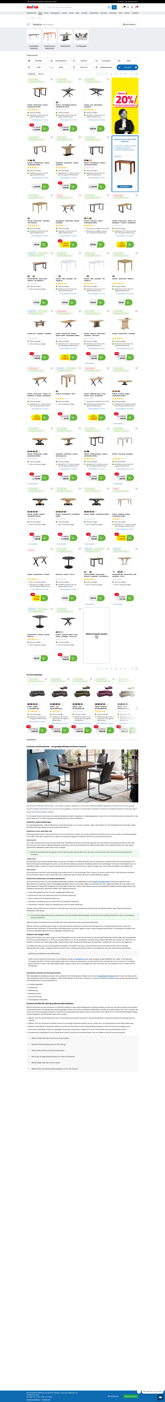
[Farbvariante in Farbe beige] (59, 102)
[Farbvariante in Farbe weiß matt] (59, 391)
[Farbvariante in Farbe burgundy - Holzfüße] (31, 704)
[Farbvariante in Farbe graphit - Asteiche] (28, 511)
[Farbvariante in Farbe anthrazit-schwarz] (57, 632)
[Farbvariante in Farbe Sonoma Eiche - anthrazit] (34, 276)
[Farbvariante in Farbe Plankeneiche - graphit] (119, 391)
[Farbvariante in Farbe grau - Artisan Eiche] (119, 572)
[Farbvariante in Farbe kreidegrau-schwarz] (62, 632)
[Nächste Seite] (136, 74)
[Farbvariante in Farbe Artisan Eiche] (28, 218)
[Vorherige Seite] (97, 74)
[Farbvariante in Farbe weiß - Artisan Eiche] (113, 572)
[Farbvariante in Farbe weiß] (31, 218)
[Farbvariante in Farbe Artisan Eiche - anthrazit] (28, 276)
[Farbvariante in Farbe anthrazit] (57, 102)
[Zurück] (29, 24)
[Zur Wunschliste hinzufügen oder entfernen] (52, 80)
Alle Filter (127, 67)
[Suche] (114, 7)
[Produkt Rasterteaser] (125, 106)
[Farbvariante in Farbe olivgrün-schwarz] (59, 632)
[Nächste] (136, 39)
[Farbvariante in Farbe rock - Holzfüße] (36, 704)
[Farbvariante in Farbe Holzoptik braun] (28, 160)
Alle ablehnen (113, 1396)
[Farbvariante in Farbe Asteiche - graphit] (113, 391)
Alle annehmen (131, 1396)
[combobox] (45, 74)
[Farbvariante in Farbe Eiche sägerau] (57, 391)
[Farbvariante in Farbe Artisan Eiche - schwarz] (88, 451)
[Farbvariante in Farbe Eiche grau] (85, 218)
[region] (82, 39)
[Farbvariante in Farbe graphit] (34, 451)
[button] (123, 7)
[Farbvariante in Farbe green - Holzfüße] (34, 704)
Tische (39, 18)
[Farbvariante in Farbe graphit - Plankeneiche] (31, 451)
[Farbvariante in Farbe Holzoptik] (88, 218)
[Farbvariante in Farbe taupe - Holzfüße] (119, 704)
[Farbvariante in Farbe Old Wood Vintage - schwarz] (85, 451)
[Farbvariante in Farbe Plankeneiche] (116, 391)
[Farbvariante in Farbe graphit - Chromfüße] (28, 704)
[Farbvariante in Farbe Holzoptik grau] (34, 160)
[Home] (33, 7)
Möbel (33, 18)
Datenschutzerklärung (33, 1399)
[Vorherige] (28, 39)
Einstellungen (46, 1399)
